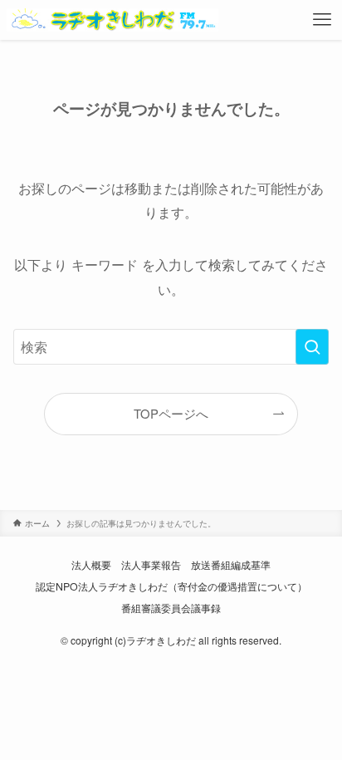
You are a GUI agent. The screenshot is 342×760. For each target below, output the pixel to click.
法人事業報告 (151, 564)
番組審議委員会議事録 (171, 608)
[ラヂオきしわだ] (112, 20)
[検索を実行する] (312, 347)
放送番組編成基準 (231, 564)
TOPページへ (171, 413)
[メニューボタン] (322, 20)
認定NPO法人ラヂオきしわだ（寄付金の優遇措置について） (171, 586)
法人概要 (91, 564)
